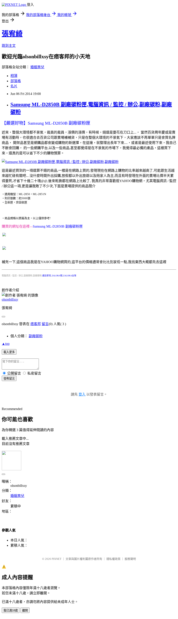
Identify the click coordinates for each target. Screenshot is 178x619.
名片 (13, 86)
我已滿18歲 (10, 610)
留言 (45, 324)
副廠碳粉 (36, 336)
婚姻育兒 (37, 67)
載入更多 (9, 352)
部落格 (15, 81)
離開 (25, 610)
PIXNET (56, 558)
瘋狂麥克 (46, 275)
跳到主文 (9, 45)
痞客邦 (35, 324)
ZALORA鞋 (57, 275)
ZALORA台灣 (69, 275)
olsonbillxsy (10, 299)
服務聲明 (130, 558)
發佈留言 (9, 378)
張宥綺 (12, 33)
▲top (6, 343)
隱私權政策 (113, 558)
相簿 (13, 76)
